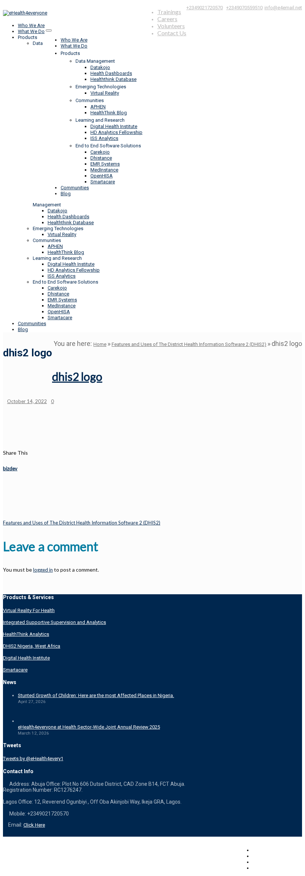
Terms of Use (267, 856)
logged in (43, 570)
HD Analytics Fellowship (116, 132)
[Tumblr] (289, 453)
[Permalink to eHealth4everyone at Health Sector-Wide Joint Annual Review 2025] (27, 721)
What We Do (74, 46)
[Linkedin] (281, 453)
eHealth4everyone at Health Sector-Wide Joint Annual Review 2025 (89, 727)
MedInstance (104, 170)
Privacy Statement (271, 862)
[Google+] (300, 453)
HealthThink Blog (108, 112)
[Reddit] (285, 453)
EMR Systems (105, 164)
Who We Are (74, 40)
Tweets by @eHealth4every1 (33, 758)
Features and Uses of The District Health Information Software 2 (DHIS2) (189, 344)
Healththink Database (113, 79)
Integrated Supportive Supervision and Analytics (54, 622)
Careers (167, 18)
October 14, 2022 (27, 401)
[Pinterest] (293, 453)
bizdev (10, 468)
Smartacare (102, 181)
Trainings (169, 11)
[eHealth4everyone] (25, 13)
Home (99, 344)
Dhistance (101, 158)
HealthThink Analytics (26, 634)
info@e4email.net (283, 7)
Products (70, 53)
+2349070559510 (244, 7)
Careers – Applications (277, 850)
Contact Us (171, 32)
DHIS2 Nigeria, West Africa (31, 646)
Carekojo (100, 152)
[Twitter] (278, 453)
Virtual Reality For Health (29, 610)
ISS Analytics (104, 138)
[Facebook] (296, 453)
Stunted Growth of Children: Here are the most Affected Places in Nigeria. (96, 695)
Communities (75, 187)
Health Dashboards (111, 73)
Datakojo (100, 67)
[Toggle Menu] (49, 30)
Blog (66, 193)
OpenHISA (101, 176)
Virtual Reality (104, 93)
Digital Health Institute (113, 126)
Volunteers (171, 25)
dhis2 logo (77, 376)
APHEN (98, 107)
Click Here (34, 825)
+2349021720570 (204, 7)
